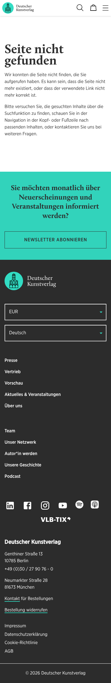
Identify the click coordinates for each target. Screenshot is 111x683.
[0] (93, 8)
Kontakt (12, 599)
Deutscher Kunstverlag (63, 673)
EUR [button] (13, 312)
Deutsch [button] (17, 333)
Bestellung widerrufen (26, 610)
